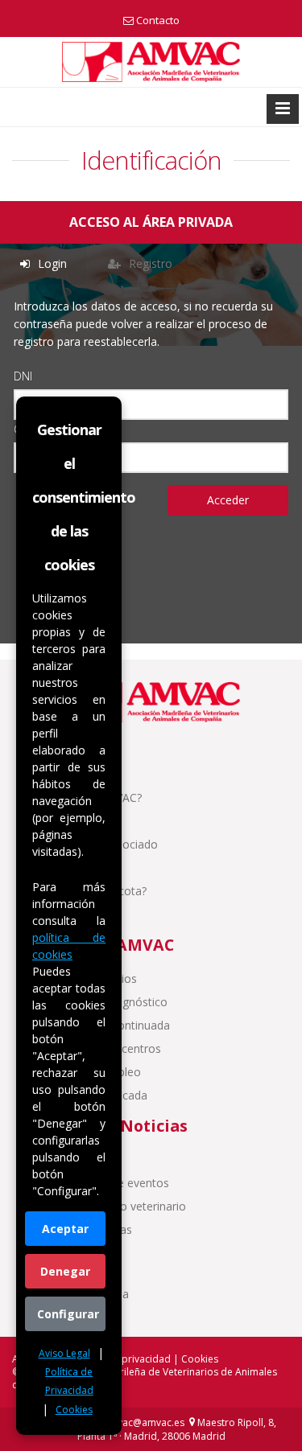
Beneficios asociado (103, 844)
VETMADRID (83, 1159)
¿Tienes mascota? (98, 890)
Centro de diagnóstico (108, 1001)
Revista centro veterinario (117, 1206)
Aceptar (65, 1228)
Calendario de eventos (109, 1182)
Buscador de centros (105, 1048)
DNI (23, 376)
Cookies (74, 1409)
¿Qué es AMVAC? (95, 797)
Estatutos (75, 820)
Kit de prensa (85, 1317)
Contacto (158, 20)
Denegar (65, 1271)
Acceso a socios (93, 978)
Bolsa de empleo (95, 1071)
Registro (149, 263)
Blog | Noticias (90, 1229)
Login (51, 263)
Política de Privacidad (69, 1381)
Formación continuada (109, 1025)
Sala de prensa (89, 1293)
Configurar (68, 1314)
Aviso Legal (64, 1353)
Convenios (78, 867)
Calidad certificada (98, 1095)
